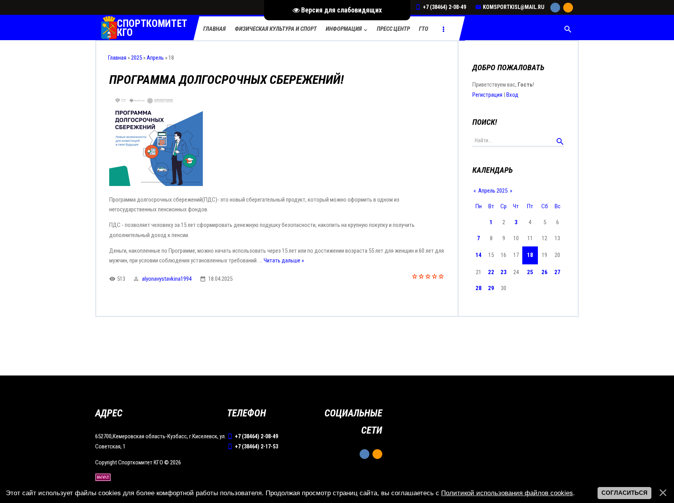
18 (530, 255)
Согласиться (624, 493)
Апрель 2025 (492, 190)
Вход (512, 94)
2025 (136, 57)
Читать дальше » (284, 260)
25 (530, 272)
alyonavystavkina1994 (167, 278)
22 (491, 272)
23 (503, 272)
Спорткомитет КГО (152, 28)
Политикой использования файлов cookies (507, 492)
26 (544, 272)
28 (478, 288)
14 (478, 255)
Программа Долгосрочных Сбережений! (226, 79)
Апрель (155, 57)
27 (557, 272)
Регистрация (487, 94)
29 (491, 288)
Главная (117, 57)
